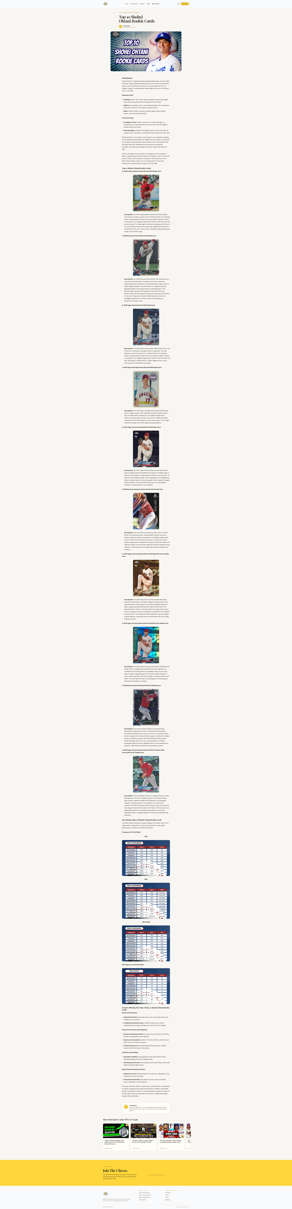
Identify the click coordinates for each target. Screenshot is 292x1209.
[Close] (155, 593)
